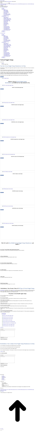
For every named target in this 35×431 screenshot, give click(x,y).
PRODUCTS (4, 377)
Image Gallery (4, 313)
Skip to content (2, 0)
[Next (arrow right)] (1, 430)
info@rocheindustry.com (9, 1)
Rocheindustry (2, 290)
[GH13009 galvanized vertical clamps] (7, 318)
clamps (14, 290)
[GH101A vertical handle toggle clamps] (7, 315)
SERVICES (3, 376)
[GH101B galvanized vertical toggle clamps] (8, 325)
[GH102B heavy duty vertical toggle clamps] (8, 324)
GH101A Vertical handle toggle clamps (17, 87)
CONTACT (3, 379)
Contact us (1, 351)
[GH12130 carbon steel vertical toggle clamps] (8, 321)
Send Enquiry (4, 314)
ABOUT (3, 378)
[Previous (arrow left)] (0, 430)
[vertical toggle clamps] (5, 78)
